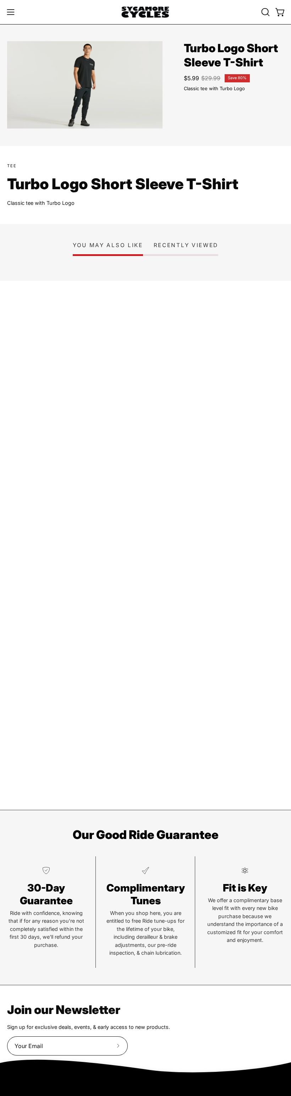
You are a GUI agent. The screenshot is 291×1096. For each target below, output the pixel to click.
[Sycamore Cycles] (145, 12)
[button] (265, 12)
